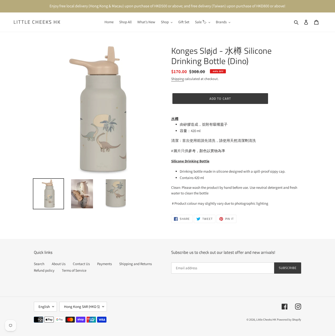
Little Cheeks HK (37, 22)
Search (39, 263)
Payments (104, 263)
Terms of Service (74, 270)
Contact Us (81, 263)
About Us (58, 263)
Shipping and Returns (135, 263)
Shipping (177, 79)
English (44, 306)
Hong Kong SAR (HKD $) (82, 306)
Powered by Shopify (289, 319)
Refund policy (44, 270)
